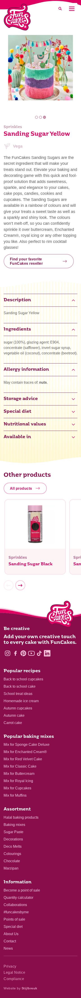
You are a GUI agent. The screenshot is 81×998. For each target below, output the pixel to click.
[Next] (20, 585)
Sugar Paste (13, 832)
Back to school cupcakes (23, 679)
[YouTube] (31, 653)
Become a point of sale (22, 890)
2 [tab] (40, 117)
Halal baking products (21, 817)
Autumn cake (14, 715)
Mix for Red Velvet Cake (23, 759)
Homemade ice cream (21, 701)
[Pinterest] (23, 653)
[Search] (60, 9)
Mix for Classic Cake (20, 766)
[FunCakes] (17, 17)
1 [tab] (36, 117)
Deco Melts (13, 846)
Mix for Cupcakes (17, 788)
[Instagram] (7, 653)
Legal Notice (14, 972)
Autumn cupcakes (18, 708)
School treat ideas (18, 694)
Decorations (13, 839)
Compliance (14, 979)
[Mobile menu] (71, 9)
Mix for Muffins (15, 795)
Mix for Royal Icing (18, 781)
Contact (10, 941)
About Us (11, 934)
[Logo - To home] (60, 615)
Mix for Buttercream (19, 774)
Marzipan (11, 868)
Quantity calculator (18, 897)
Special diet (13, 927)
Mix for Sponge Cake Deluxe (27, 744)
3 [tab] (44, 117)
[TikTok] (39, 653)
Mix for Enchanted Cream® (25, 752)
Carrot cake (13, 723)
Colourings (12, 854)
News (8, 948)
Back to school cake (20, 686)
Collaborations (15, 905)
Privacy (10, 966)
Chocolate (12, 861)
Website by (20, 988)
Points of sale (14, 919)
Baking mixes (14, 825)
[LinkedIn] (47, 653)
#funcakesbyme (16, 912)
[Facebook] (15, 653)
